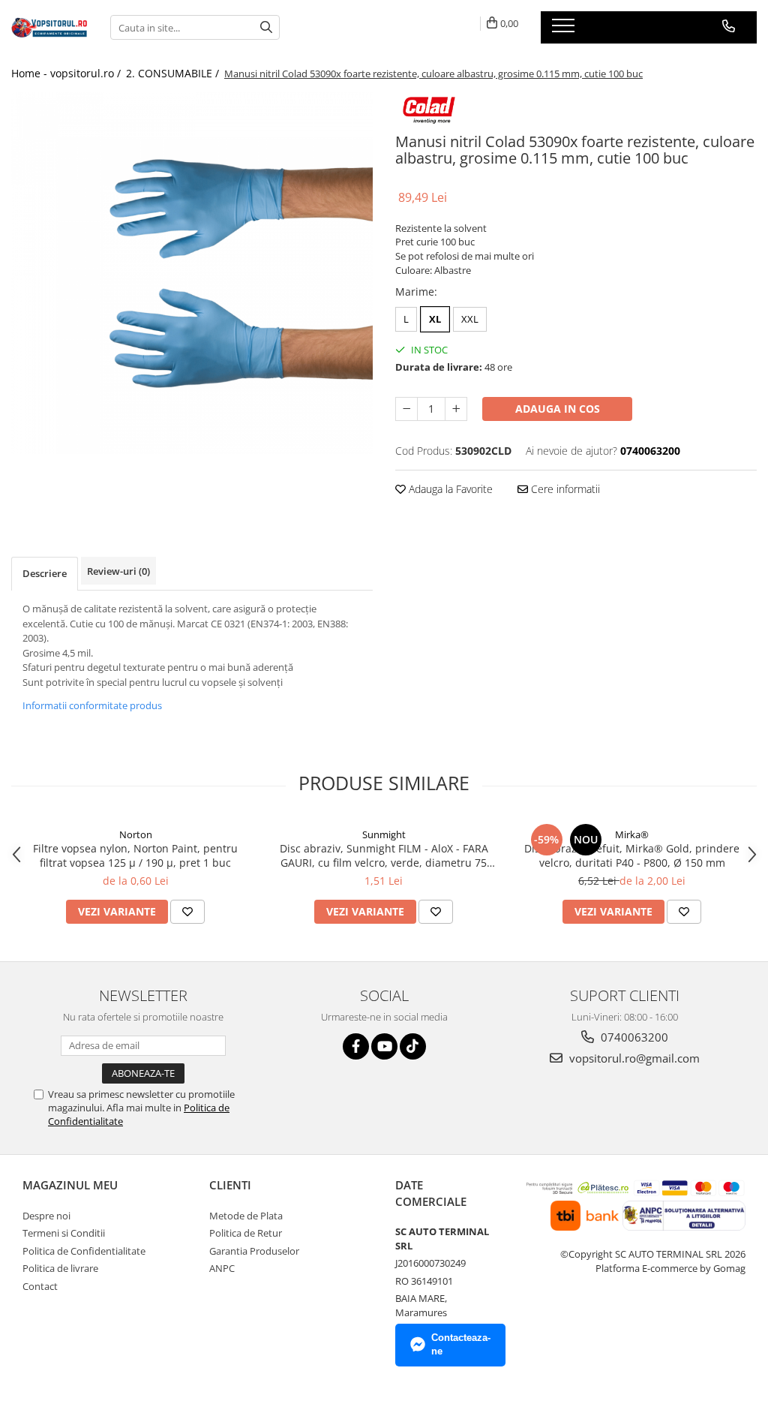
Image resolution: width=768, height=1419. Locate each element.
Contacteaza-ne (460, 1344)
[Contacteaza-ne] (729, 26)
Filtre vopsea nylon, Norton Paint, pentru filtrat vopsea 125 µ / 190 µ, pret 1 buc (135, 855)
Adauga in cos (557, 408)
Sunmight (384, 834)
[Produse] (565, 30)
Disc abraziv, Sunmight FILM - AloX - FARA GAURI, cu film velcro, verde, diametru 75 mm (384, 855)
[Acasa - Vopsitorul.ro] (49, 27)
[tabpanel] (192, 273)
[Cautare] (266, 27)
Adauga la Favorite (449, 489)
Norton (135, 834)
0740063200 (633, 1037)
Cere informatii (564, 489)
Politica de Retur (245, 1233)
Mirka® (632, 834)
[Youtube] (384, 1046)
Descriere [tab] (44, 573)
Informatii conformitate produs (92, 705)
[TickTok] (413, 1046)
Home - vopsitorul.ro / (67, 73)
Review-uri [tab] (118, 571)
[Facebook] (356, 1046)
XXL (469, 319)
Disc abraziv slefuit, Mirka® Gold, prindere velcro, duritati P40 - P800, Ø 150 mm (632, 855)
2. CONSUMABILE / (174, 73)
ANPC (222, 1268)
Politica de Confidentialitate (84, 1251)
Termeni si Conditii (63, 1233)
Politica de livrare (60, 1268)
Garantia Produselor (254, 1251)
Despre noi (46, 1215)
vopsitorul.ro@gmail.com (633, 1058)
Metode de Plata (246, 1215)
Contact (40, 1286)
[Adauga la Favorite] (187, 912)
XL (435, 319)
